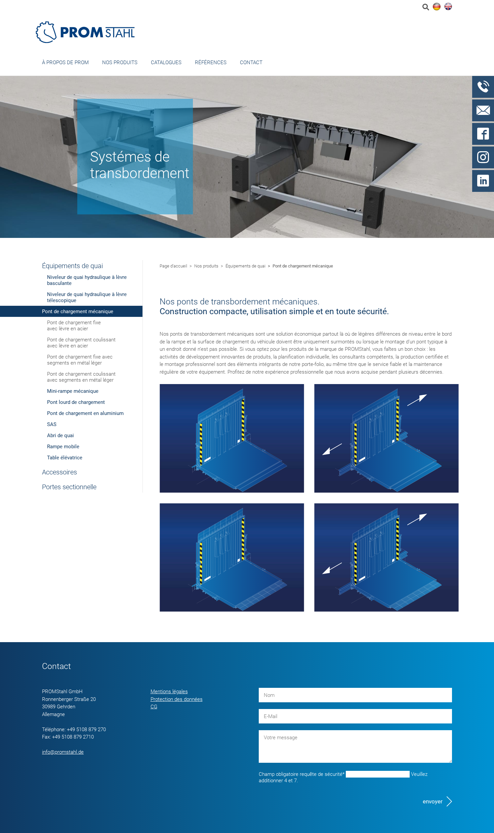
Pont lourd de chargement (76, 402)
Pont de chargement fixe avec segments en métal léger (80, 360)
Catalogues (166, 62)
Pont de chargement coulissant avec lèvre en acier (81, 343)
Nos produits (119, 62)
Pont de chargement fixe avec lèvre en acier (74, 326)
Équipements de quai (72, 266)
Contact (251, 62)
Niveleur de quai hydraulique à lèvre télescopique (87, 297)
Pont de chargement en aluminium (85, 413)
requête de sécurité (301, 774)
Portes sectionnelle (69, 487)
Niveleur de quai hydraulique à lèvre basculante (87, 280)
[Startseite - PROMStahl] (85, 32)
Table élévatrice (64, 458)
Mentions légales (169, 692)
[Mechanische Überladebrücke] (437, 7)
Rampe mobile (63, 447)
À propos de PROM (65, 62)
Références (211, 62)
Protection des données (177, 699)
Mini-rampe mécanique (72, 391)
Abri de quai (60, 435)
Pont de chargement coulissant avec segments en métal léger (81, 377)
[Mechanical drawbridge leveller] (448, 6)
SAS (51, 424)
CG (154, 707)
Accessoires (59, 472)
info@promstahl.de (63, 752)
